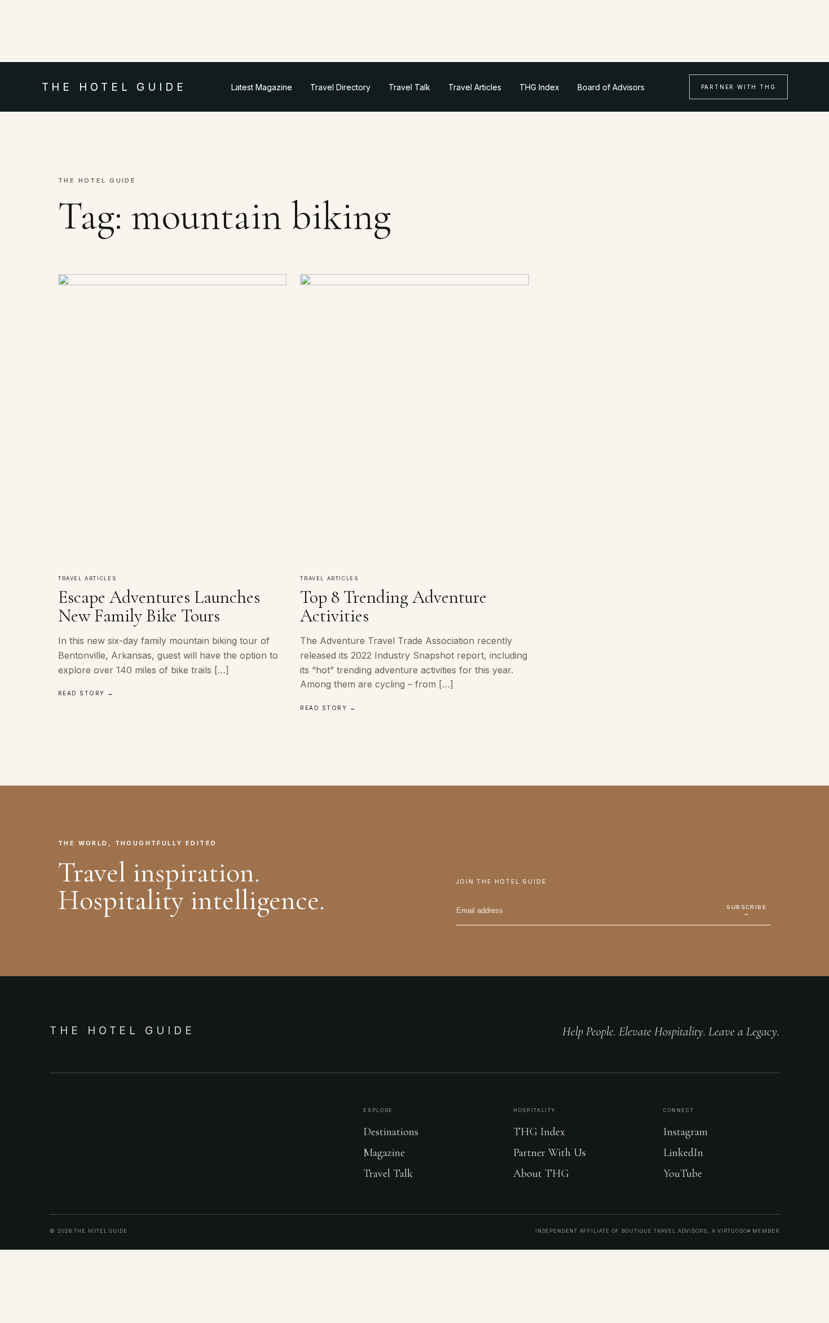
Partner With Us (549, 1152)
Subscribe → (746, 910)
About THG (541, 1173)
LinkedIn (683, 1152)
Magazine (384, 1152)
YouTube (682, 1173)
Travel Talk (409, 87)
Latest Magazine (261, 87)
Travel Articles (474, 87)
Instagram (685, 1132)
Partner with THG (738, 86)
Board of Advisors (611, 87)
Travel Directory (340, 87)
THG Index (539, 87)
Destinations (390, 1132)
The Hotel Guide (122, 1030)
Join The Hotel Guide (501, 881)
